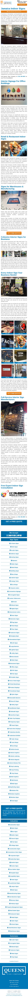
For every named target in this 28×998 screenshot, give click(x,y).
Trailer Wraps (14, 739)
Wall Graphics (15, 776)
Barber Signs (14, 835)
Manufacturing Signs (15, 893)
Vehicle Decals (14, 749)
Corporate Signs (14, 855)
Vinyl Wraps (14, 773)
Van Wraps (14, 746)
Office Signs (14, 667)
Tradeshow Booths (14, 732)
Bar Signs (15, 831)
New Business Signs (15, 896)
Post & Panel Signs (14, 680)
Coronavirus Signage (15, 591)
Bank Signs (14, 828)
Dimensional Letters (14, 612)
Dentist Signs (14, 862)
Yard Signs (14, 800)
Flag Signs (14, 622)
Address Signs (14, 553)
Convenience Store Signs (14, 852)
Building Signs (14, 571)
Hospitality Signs (15, 876)
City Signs (15, 842)
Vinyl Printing (15, 770)
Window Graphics (15, 794)
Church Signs (15, 838)
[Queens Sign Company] (14, 970)
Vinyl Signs (14, 957)
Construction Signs (14, 848)
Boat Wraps (14, 567)
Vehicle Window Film (15, 763)
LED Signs (15, 643)
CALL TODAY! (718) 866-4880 (23, 2)
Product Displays (15, 687)
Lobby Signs (14, 653)
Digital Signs (14, 608)
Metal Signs (14, 660)
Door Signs (14, 615)
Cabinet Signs (15, 577)
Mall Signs (15, 890)
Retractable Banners (14, 697)
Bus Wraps (14, 574)
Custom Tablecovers (15, 598)
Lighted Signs (15, 649)
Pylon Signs (14, 694)
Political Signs (14, 903)
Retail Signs (14, 917)
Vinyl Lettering (14, 766)
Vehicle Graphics (14, 752)
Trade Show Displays (15, 728)
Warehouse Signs (15, 931)
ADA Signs (14, 547)
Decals (15, 601)
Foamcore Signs (14, 632)
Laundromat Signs (14, 883)
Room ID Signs (14, 701)
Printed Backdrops (14, 684)
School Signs (14, 924)
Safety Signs (14, 704)
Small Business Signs (14, 927)
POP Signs (14, 670)
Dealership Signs (15, 859)
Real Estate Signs (15, 910)
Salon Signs (14, 920)
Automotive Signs (15, 824)
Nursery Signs (14, 900)
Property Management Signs (15, 907)
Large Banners (14, 646)
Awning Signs (15, 557)
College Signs (15, 845)
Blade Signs (14, 564)
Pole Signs (14, 673)
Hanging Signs (14, 636)
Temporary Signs (15, 721)
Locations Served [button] (14, 961)
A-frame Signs (14, 543)
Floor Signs (14, 629)
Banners (14, 560)
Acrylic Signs (14, 550)
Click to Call (23, 4)
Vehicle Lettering (14, 756)
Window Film (14, 790)
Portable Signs (14, 677)
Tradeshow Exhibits (14, 735)
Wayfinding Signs (15, 787)
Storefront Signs (14, 715)
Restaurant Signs (15, 914)
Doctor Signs (14, 866)
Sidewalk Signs (14, 711)
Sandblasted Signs (14, 708)
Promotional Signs (14, 691)
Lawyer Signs (15, 886)
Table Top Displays (14, 718)
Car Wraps (15, 584)
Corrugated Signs (15, 595)
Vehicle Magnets (14, 759)
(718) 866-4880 (21, 76)
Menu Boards (14, 656)
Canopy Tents (15, 581)
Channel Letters (14, 588)
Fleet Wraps (14, 625)
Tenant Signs (14, 725)
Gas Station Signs (14, 869)
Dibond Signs (15, 605)
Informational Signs (14, 639)
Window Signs (14, 797)
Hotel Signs (14, 879)
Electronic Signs (14, 619)
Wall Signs (15, 783)
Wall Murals (14, 780)
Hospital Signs (14, 872)
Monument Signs (14, 663)
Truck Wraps (14, 742)
